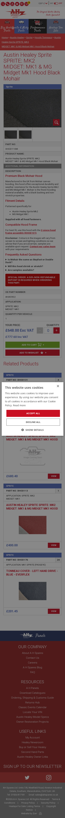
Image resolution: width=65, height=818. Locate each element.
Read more (19, 405)
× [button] (58, 386)
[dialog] (32, 409)
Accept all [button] (33, 413)
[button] (32, 430)
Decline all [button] (33, 422)
